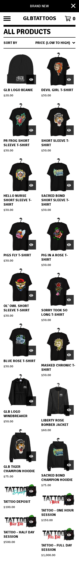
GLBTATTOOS (39, 18)
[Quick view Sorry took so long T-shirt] (69, 300)
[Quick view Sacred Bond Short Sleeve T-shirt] (69, 185)
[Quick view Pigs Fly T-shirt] (31, 245)
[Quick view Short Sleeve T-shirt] (69, 130)
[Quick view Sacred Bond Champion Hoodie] (69, 465)
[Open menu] (7, 18)
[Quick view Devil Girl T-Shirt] (69, 79)
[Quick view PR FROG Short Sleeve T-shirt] (31, 130)
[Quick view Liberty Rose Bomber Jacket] (69, 410)
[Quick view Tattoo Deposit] (31, 491)
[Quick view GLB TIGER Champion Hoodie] (31, 456)
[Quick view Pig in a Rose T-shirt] (69, 245)
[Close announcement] (73, 6)
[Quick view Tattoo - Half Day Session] (31, 522)
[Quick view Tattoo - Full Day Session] (69, 535)
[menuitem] (39, 43)
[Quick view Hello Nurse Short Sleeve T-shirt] (31, 185)
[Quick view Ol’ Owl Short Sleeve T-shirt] (31, 295)
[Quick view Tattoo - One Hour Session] (69, 500)
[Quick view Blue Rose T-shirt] (31, 350)
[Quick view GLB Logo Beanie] (31, 79)
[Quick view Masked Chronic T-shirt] (69, 355)
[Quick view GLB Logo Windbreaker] (31, 401)
